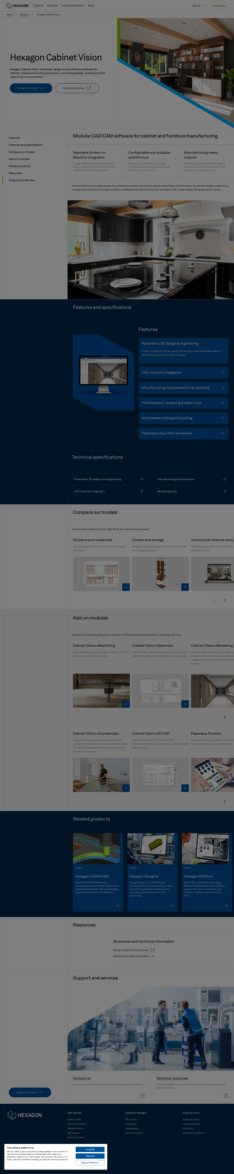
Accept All (90, 1149)
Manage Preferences (90, 1163)
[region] (55, 1157)
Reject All (90, 1156)
